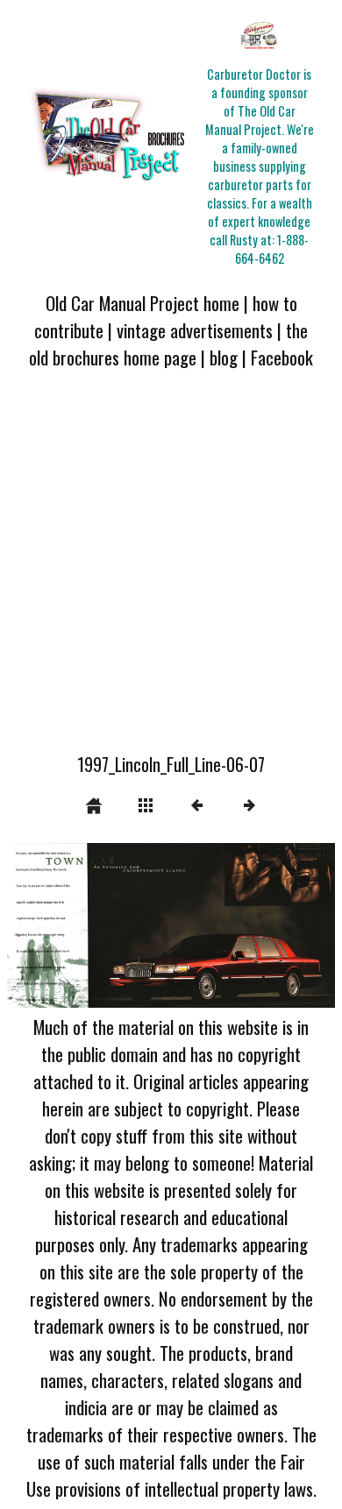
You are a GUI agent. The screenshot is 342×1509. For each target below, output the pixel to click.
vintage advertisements (195, 330)
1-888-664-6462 (272, 248)
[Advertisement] (171, 571)
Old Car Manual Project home (142, 302)
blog (224, 357)
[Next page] (237, 925)
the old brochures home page (168, 343)
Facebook (282, 357)
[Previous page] (73, 925)
